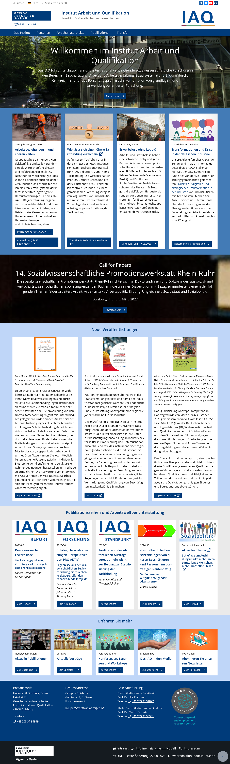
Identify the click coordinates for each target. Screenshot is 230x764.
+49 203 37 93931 (143, 716)
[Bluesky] (206, 3)
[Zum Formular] (198, 639)
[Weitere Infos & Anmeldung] (193, 127)
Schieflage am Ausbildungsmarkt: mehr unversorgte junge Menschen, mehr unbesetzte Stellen (198, 561)
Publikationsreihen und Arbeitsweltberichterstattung (115, 512)
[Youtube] (211, 3)
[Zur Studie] (115, 354)
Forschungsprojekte (70, 32)
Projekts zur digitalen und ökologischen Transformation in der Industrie (192, 188)
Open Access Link (27, 495)
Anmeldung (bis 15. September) (28, 242)
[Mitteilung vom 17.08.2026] (141, 127)
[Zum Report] (31, 530)
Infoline (141, 748)
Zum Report (23, 603)
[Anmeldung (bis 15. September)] (36, 127)
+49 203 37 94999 (28, 721)
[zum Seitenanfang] (223, 756)
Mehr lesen (113, 96)
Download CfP (113, 309)
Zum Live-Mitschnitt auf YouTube (88, 240)
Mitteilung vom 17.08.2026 (136, 243)
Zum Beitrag (191, 603)
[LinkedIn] (201, 3)
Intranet (122, 748)
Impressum (192, 748)
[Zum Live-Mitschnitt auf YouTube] (89, 127)
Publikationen (100, 32)
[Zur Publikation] (73, 530)
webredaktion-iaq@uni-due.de (193, 756)
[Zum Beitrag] (198, 530)
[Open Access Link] (45, 354)
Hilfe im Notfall (165, 748)
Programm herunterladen (31, 231)
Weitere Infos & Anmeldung (189, 243)
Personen (43, 32)
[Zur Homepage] (31, 18)
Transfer (123, 32)
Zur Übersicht (108, 603)
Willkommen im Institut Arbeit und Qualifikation (115, 55)
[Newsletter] (216, 3)
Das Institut (22, 32)
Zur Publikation (67, 603)
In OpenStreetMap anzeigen (83, 708)
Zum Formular (192, 669)
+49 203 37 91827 (143, 701)
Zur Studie (92, 495)
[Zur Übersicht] (115, 530)
